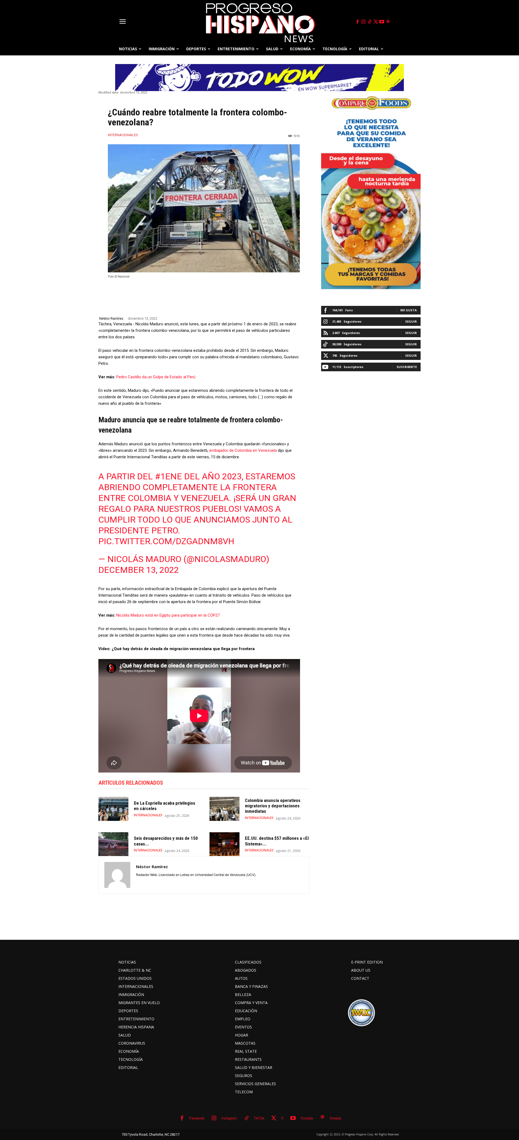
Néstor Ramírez (111, 318)
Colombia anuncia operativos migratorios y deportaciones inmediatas (272, 806)
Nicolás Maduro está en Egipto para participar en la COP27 (168, 615)
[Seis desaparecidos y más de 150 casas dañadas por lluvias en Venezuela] (113, 844)
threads (335, 1118)
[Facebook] (357, 22)
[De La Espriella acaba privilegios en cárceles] (113, 809)
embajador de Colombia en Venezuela (243, 450)
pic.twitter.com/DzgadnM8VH (166, 541)
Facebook (197, 1118)
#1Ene (168, 476)
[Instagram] (364, 22)
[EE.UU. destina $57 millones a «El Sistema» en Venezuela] (224, 844)
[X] (376, 22)
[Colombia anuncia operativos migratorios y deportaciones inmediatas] (224, 809)
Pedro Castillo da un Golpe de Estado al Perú (155, 377)
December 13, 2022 (138, 570)
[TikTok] (369, 22)
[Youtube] (382, 22)
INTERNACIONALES (123, 135)
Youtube (306, 1118)
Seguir (411, 321)
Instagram (229, 1118)
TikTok (259, 1118)
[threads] (388, 22)
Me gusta (408, 310)
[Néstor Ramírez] (117, 875)
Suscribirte (407, 367)
